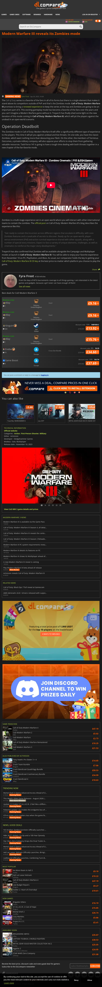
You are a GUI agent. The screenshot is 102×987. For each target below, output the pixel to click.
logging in (45, 375)
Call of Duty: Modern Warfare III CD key (20, 261)
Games (4, 14)
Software (26, 14)
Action (17, 433)
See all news (24, 286)
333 (5, 329)
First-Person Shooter (30, 433)
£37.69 (91, 363)
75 (5, 352)
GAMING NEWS (13, 96)
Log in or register (90, 14)
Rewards (37, 14)
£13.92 (91, 328)
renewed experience (32, 106)
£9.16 (92, 303)
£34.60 (91, 352)
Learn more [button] (9, 983)
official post (40, 223)
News (57, 14)
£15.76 (91, 339)
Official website (10, 431)
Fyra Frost (25, 96)
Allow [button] (89, 980)
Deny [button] (76, 980)
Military (43, 433)
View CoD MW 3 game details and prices (21, 509)
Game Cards (14, 14)
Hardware (48, 14)
